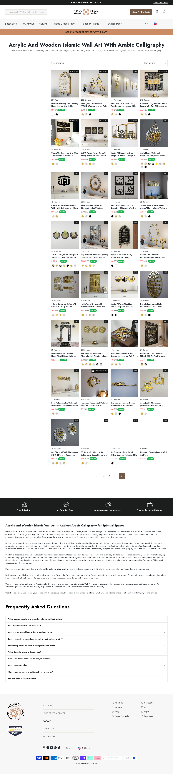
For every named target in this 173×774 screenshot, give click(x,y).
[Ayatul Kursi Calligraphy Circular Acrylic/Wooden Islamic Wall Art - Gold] (82, 216)
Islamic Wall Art (84, 584)
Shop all (96, 2)
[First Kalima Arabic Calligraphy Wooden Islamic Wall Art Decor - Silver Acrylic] (57, 413)
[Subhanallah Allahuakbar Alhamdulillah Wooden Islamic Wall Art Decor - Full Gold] (90, 364)
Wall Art (47, 706)
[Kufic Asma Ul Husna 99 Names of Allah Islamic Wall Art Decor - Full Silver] (86, 315)
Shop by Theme (91, 24)
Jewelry (47, 721)
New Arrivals (27, 24)
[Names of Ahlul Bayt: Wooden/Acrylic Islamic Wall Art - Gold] (142, 265)
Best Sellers (11, 24)
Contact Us (49, 729)
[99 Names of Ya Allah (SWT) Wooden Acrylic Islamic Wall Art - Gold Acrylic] (112, 114)
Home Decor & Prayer (65, 24)
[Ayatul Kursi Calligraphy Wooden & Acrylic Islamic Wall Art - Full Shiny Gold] (164, 164)
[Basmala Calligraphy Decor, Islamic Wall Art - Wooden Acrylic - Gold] (112, 413)
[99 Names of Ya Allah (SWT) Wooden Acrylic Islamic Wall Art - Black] (119, 114)
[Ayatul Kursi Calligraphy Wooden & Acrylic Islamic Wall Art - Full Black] (145, 167)
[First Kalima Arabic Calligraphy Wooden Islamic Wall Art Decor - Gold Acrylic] (53, 413)
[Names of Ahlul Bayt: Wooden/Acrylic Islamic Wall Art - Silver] (145, 265)
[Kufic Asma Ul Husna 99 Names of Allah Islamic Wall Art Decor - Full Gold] (82, 315)
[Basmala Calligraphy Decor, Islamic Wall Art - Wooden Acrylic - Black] (119, 413)
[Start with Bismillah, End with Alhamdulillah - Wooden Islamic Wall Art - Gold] (53, 164)
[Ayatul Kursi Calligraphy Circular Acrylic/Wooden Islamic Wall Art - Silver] (86, 216)
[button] (166, 767)
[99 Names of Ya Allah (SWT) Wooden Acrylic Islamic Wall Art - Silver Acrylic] (116, 114)
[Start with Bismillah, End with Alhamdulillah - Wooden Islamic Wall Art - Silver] (57, 164)
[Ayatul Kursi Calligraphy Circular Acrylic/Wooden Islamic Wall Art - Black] (90, 216)
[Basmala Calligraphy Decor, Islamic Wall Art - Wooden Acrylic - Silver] (116, 413)
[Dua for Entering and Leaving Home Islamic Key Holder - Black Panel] (57, 114)
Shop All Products (141, 12)
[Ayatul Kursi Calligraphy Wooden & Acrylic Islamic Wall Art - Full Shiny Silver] (142, 167)
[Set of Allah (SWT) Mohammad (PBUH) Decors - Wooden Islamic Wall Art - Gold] (57, 463)
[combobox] (26, 12)
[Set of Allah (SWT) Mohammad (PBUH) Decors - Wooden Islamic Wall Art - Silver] (60, 463)
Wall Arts (43, 24)
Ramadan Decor (114, 24)
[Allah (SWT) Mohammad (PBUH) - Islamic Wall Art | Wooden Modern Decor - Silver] (145, 413)
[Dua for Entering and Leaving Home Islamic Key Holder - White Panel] (53, 114)
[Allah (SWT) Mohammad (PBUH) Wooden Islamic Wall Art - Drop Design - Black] (90, 114)
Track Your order (160, 3)
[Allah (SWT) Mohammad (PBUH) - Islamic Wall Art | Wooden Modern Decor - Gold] (142, 413)
